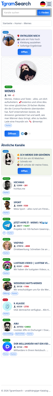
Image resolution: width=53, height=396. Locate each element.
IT (4, 233)
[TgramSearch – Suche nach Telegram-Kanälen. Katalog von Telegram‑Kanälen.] (16, 4)
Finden (45, 12)
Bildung (6, 293)
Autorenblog (8, 334)
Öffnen (12, 133)
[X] (25, 133)
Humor (8, 125)
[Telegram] (22, 133)
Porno (5, 354)
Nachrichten (20, 334)
